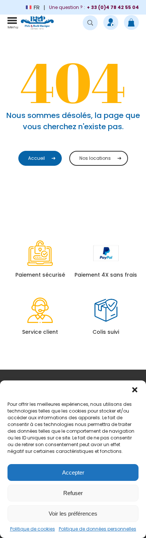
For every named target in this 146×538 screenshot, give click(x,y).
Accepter (73, 472)
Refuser (73, 493)
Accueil (36, 158)
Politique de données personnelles (97, 529)
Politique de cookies (32, 529)
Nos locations (95, 158)
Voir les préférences (73, 513)
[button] (135, 390)
